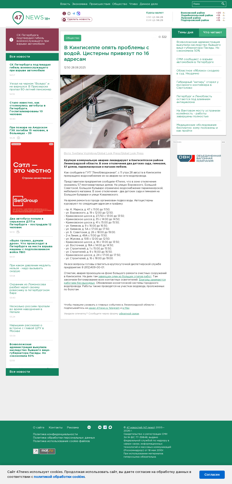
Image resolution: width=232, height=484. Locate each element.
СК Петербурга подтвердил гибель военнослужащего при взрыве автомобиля (33, 39)
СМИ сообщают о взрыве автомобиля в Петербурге (195, 60)
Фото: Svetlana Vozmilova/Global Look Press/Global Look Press (104, 153)
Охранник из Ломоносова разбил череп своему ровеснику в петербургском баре (29, 291)
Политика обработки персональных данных (64, 438)
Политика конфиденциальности (55, 434)
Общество (119, 4)
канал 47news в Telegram (104, 308)
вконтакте (69, 13)
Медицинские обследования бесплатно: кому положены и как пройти (197, 128)
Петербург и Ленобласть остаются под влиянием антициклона (194, 99)
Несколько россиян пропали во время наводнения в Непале (30, 311)
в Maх (126, 308)
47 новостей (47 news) (141, 428)
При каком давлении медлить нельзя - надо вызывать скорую (30, 270)
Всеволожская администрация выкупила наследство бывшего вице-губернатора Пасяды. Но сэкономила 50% (199, 46)
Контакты (56, 427)
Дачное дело (149, 4)
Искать (223, 3)
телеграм (73, 13)
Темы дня (185, 32)
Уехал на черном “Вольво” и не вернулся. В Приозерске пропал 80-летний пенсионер (30, 89)
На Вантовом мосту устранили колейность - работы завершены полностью (198, 114)
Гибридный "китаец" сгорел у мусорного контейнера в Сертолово (198, 85)
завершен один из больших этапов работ (125, 276)
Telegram (105, 427)
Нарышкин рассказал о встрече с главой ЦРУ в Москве (27, 330)
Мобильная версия (64, 13)
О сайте (38, 427)
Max (110, 427)
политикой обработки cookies (59, 476)
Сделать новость (78, 19)
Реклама (73, 427)
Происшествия (99, 4)
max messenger (78, 13)
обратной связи (129, 314)
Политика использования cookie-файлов (61, 441)
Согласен (212, 474)
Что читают (212, 32)
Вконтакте (100, 427)
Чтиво (133, 4)
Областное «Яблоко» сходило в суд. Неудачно (198, 72)
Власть (65, 4)
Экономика (79, 4)
